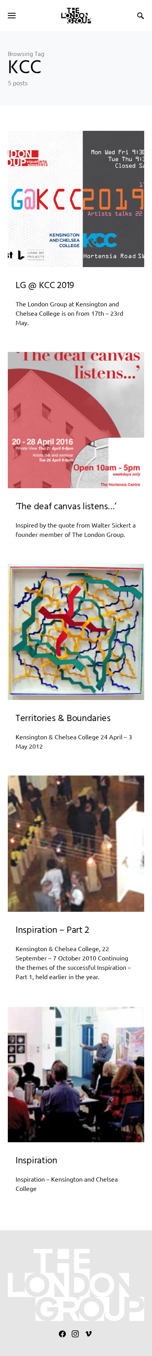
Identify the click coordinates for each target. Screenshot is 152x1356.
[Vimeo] (88, 1333)
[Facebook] (62, 1333)
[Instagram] (75, 1333)
